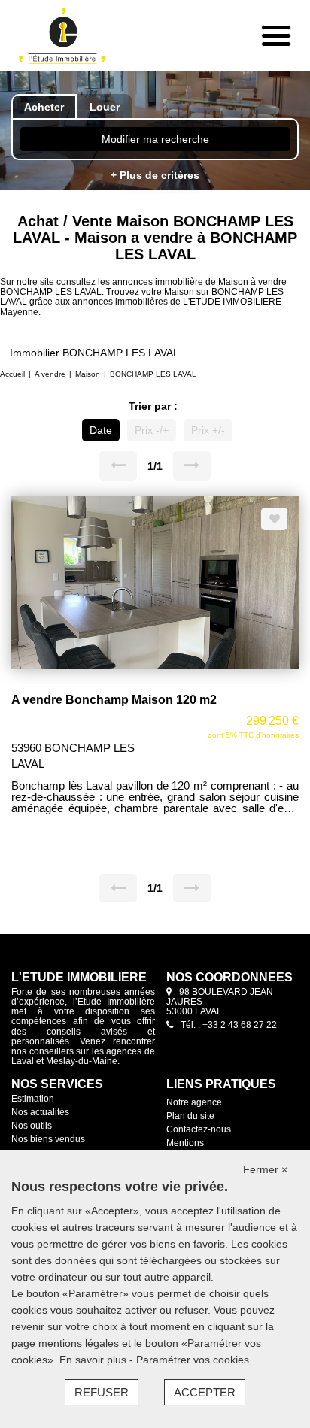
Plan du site (190, 1116)
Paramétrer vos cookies (192, 1360)
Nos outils (31, 1125)
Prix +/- (208, 430)
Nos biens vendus (48, 1139)
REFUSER (101, 1392)
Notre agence (194, 1102)
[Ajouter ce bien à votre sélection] (274, 519)
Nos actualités (40, 1112)
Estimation (32, 1098)
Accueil (12, 374)
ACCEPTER (205, 1392)
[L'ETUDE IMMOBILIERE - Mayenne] (66, 36)
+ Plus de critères (155, 175)
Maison (87, 374)
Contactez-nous (198, 1129)
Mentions (185, 1143)
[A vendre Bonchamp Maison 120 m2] (155, 582)
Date (101, 430)
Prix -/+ (152, 430)
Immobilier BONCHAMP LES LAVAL (94, 353)
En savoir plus (94, 1360)
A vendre (50, 374)
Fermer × (265, 1169)
